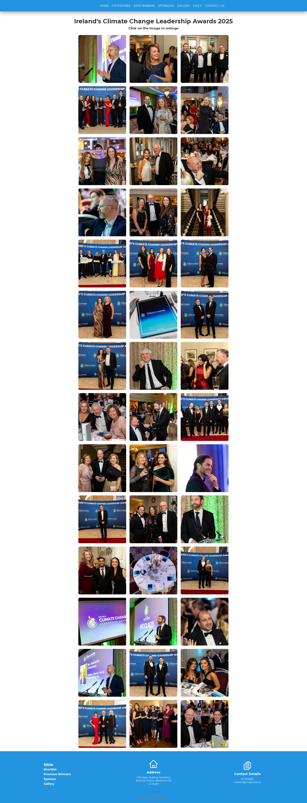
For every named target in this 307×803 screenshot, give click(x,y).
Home (104, 6)
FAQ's (197, 6)
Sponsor (50, 779)
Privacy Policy (153, 791)
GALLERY (183, 6)
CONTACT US (214, 6)
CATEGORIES (121, 6)
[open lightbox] (102, 59)
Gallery (49, 784)
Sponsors (166, 6)
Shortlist (50, 769)
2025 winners (144, 6)
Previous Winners (57, 774)
